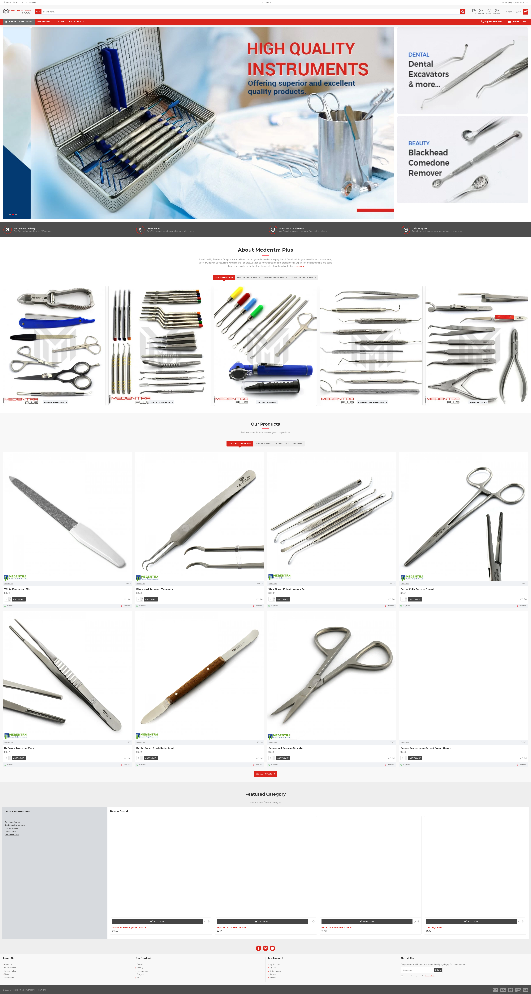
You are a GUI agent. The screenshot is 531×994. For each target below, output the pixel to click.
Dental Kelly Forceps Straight (417, 589)
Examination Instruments (372, 402)
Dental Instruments (248, 277)
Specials (298, 444)
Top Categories (224, 277)
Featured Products (240, 444)
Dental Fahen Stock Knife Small (155, 748)
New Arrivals (263, 444)
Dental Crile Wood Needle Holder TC (337, 927)
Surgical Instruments (303, 277)
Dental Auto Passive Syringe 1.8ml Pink (129, 927)
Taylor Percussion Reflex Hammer (231, 927)
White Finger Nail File (17, 589)
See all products (264, 774)
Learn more (299, 266)
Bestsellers (282, 444)
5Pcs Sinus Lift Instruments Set (287, 589)
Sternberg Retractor (435, 927)
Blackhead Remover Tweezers (154, 589)
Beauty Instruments (275, 277)
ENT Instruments (266, 402)
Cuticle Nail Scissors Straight (285, 748)
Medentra (8, 583)
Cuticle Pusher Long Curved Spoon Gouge (425, 748)
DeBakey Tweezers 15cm (19, 748)
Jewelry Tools (478, 402)
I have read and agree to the (419, 976)
